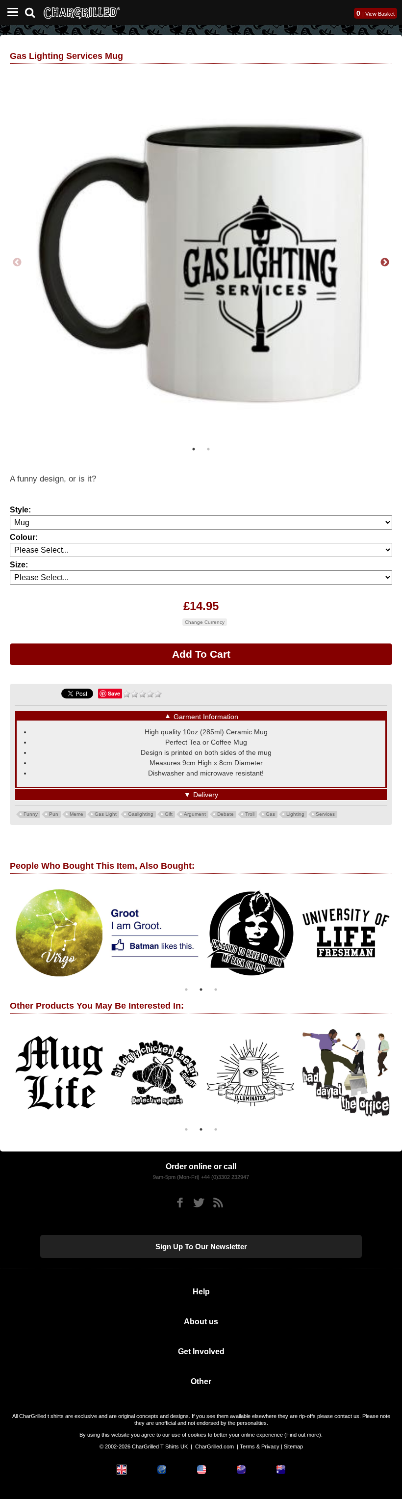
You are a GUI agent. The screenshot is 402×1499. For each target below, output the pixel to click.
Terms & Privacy (259, 1446)
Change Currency (205, 622)
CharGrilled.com (214, 1446)
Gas (270, 814)
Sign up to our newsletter (201, 1246)
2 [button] (208, 449)
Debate (225, 814)
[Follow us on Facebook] (180, 1203)
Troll (249, 814)
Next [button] (385, 263)
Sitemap (293, 1446)
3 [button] (216, 989)
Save (114, 693)
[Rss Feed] (218, 1203)
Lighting (295, 814)
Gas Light (106, 814)
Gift (169, 814)
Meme (76, 814)
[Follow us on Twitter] (199, 1203)
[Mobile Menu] (10, 12)
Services (325, 814)
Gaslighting (140, 814)
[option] (201, 262)
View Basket (380, 14)
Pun (53, 814)
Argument (195, 814)
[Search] (34, 11)
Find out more (302, 1435)
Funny (31, 814)
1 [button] (194, 449)
